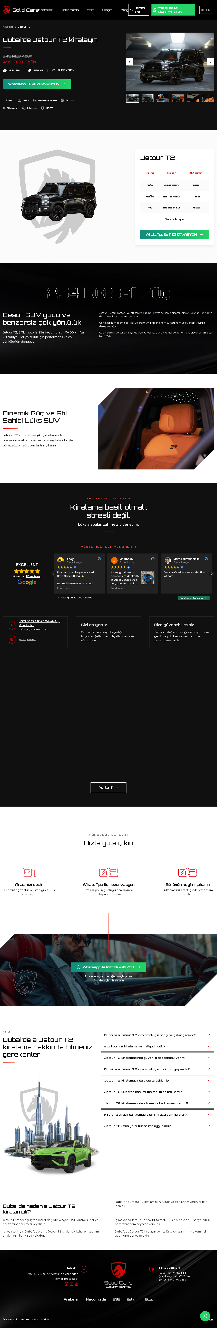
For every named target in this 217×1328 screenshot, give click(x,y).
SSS (90, 10)
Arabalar (45, 10)
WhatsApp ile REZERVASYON (33, 84)
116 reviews (33, 576)
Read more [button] (63, 588)
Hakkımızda (70, 10)
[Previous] (129, 61)
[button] (211, 573)
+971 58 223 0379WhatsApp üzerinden (53, 1273)
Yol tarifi (106, 787)
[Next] (210, 61)
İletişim (107, 10)
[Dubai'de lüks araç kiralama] (20, 10)
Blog (124, 10)
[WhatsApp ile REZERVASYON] (205, 1316)
